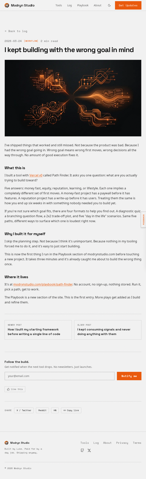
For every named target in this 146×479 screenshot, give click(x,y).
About (97, 5)
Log (69, 5)
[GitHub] (82, 450)
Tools (59, 5)
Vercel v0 (35, 175)
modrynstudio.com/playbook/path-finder (42, 284)
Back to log (17, 31)
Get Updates (128, 5)
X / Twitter (24, 410)
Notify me (129, 376)
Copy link (73, 410)
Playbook (82, 5)
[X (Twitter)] (89, 450)
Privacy (122, 443)
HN (55, 410)
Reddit (42, 410)
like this (17, 389)
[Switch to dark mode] (109, 5)
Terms (137, 443)
